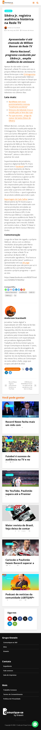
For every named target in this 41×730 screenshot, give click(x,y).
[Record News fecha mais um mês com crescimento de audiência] (20, 409)
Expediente (7, 666)
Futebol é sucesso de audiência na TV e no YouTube (17, 459)
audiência (23, 292)
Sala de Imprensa (9, 675)
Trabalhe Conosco (10, 690)
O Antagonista (29, 74)
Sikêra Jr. (8, 295)
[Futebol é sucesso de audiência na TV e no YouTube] (20, 444)
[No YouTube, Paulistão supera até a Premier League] (20, 478)
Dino (5, 647)
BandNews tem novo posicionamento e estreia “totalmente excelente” (19, 104)
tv (15, 295)
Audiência (8, 11)
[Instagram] (15, 618)
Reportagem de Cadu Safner (16, 199)
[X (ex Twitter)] (25, 618)
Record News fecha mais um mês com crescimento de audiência (20, 426)
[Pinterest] (21, 290)
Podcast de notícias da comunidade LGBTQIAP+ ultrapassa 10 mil (19, 599)
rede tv (31, 292)
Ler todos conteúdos (12, 369)
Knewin (6, 651)
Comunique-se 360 (10, 642)
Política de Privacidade (11, 699)
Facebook (20, 166)
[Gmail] (11, 290)
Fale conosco (8, 671)
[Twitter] (19, 290)
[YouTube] (9, 618)
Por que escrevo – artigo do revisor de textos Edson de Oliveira (20, 118)
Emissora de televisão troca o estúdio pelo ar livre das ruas (21, 111)
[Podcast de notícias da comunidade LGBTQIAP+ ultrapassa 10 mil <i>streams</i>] (20, 582)
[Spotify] (15, 623)
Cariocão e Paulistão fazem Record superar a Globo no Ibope (19, 563)
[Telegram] (13, 290)
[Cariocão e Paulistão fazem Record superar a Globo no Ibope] (20, 547)
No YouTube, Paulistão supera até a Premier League (18, 494)
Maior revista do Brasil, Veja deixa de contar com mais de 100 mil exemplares (19, 530)
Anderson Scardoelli (13, 28)
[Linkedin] (16, 290)
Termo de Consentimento (13, 694)
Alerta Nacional (11, 292)
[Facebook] (8, 290)
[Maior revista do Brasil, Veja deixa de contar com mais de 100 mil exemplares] (20, 513)
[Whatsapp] (6, 290)
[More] (24, 290)
